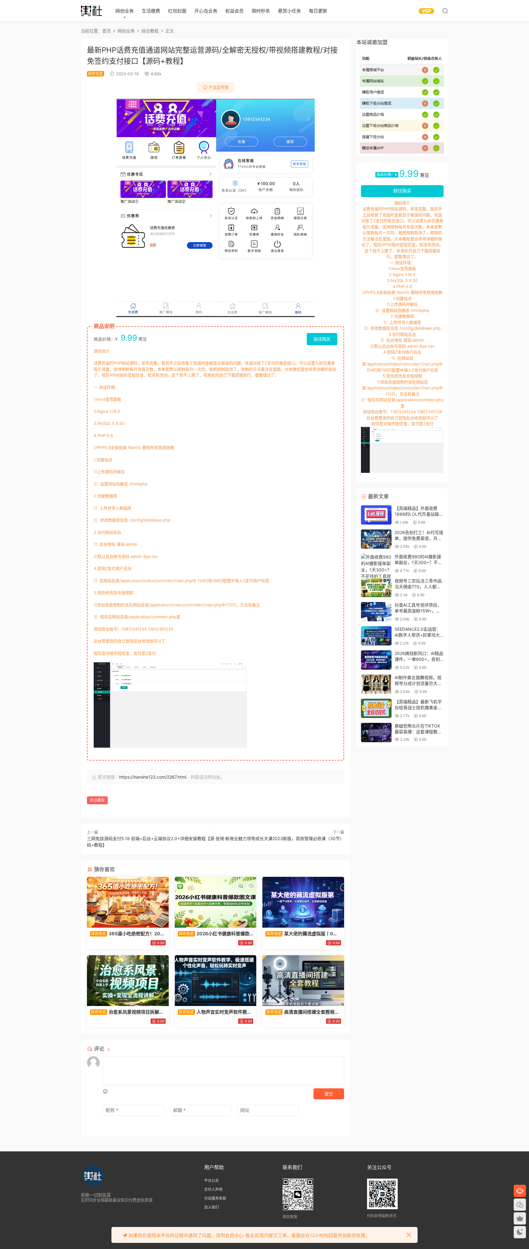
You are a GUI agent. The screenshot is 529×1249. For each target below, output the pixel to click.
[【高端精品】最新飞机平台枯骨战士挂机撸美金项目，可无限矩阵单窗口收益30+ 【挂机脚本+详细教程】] (376, 708)
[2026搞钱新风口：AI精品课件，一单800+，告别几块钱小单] (376, 660)
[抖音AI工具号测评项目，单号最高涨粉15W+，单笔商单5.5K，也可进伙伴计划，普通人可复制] (376, 611)
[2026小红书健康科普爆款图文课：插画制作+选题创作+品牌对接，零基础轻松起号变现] (216, 902)
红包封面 (177, 11)
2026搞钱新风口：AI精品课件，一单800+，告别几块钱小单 (419, 659)
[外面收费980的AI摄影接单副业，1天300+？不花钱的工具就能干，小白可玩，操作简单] (376, 573)
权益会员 (234, 11)
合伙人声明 (213, 1189)
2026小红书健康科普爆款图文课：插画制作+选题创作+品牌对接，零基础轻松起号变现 (215, 934)
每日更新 (318, 11)
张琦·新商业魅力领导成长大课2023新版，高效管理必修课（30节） (280, 838)
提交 (329, 1093)
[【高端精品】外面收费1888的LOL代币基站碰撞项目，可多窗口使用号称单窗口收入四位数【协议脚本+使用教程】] (376, 515)
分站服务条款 (215, 1198)
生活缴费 (151, 11)
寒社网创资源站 (91, 10)
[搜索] (445, 10)
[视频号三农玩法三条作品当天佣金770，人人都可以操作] (376, 587)
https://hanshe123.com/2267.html (152, 777)
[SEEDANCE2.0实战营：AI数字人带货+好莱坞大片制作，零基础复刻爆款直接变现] (376, 635)
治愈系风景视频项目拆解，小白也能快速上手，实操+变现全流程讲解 (127, 1012)
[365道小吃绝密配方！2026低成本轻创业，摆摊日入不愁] (128, 902)
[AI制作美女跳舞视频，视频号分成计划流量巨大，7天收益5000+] (376, 684)
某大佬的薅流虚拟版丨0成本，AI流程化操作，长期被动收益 (301, 934)
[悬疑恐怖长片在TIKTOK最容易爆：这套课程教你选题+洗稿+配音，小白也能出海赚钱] (376, 732)
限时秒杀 (261, 11)
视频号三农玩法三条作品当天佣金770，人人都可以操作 (418, 586)
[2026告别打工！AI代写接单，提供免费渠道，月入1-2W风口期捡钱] (376, 539)
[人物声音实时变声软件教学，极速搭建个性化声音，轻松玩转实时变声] (216, 980)
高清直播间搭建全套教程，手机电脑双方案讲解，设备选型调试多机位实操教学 (302, 1012)
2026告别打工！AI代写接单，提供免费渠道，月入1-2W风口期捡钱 (419, 538)
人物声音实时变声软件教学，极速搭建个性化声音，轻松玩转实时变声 (214, 1012)
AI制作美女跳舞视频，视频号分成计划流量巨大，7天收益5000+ (418, 683)
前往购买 (322, 339)
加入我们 (211, 1207)
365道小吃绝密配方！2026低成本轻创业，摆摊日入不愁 (126, 934)
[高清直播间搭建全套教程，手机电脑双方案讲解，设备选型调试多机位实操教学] (303, 980)
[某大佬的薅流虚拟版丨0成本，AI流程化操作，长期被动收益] (303, 902)
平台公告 (211, 1180)
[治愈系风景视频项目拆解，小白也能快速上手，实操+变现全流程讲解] (128, 980)
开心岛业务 (205, 11)
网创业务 (124, 11)
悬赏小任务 (289, 11)
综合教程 (97, 800)
